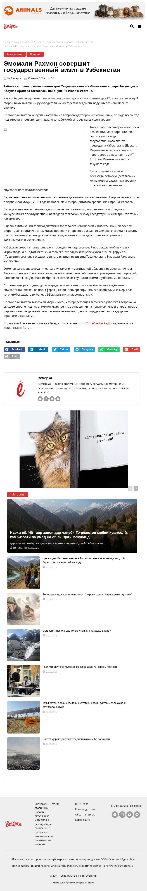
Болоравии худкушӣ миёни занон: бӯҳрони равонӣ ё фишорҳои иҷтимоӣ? (87, 594)
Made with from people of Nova (73, 882)
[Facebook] (40, 398)
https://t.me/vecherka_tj (94, 323)
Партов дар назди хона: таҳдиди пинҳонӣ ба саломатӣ (76, 739)
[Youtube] (51, 398)
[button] (140, 26)
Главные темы (86, 42)
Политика (35, 54)
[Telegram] (57, 398)
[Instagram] (46, 398)
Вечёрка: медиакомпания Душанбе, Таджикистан (32, 42)
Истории (18, 494)
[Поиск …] (132, 26)
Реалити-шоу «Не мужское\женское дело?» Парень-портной (79, 666)
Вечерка (45, 378)
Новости (69, 42)
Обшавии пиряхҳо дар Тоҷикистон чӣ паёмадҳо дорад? (76, 630)
